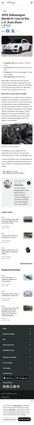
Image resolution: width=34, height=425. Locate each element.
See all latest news (26, 263)
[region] (17, 412)
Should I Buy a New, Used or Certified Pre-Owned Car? (10, 294)
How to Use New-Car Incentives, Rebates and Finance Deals (9, 279)
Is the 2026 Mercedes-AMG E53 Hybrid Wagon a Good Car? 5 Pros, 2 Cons (10, 221)
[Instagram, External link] (14, 386)
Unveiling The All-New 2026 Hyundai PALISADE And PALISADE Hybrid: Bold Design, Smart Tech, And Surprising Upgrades (10, 311)
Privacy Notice (5, 397)
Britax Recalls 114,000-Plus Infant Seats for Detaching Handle (10, 252)
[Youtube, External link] (11, 386)
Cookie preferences (9, 419)
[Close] (32, 401)
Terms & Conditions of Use (9, 393)
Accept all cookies (24, 419)
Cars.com (12, 409)
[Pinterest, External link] (18, 386)
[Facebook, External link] (7, 386)
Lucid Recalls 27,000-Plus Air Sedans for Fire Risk (10, 236)
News (4, 11)
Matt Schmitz (7, 25)
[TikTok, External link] (4, 386)
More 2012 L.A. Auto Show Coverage (14, 93)
